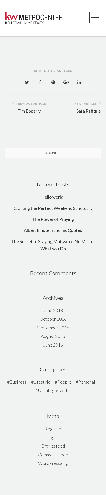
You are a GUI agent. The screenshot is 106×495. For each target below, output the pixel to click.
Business (18, 382)
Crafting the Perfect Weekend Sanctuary (53, 208)
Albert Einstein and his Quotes (53, 230)
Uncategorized (52, 390)
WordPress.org (53, 463)
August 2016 (53, 336)
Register (53, 428)
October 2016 (53, 319)
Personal (86, 382)
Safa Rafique (87, 108)
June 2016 (53, 345)
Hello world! (53, 197)
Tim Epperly (31, 108)
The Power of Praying (53, 219)
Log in (53, 437)
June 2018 (53, 310)
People (64, 382)
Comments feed (53, 454)
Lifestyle (42, 382)
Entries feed (53, 446)
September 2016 (53, 327)
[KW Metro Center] (34, 18)
